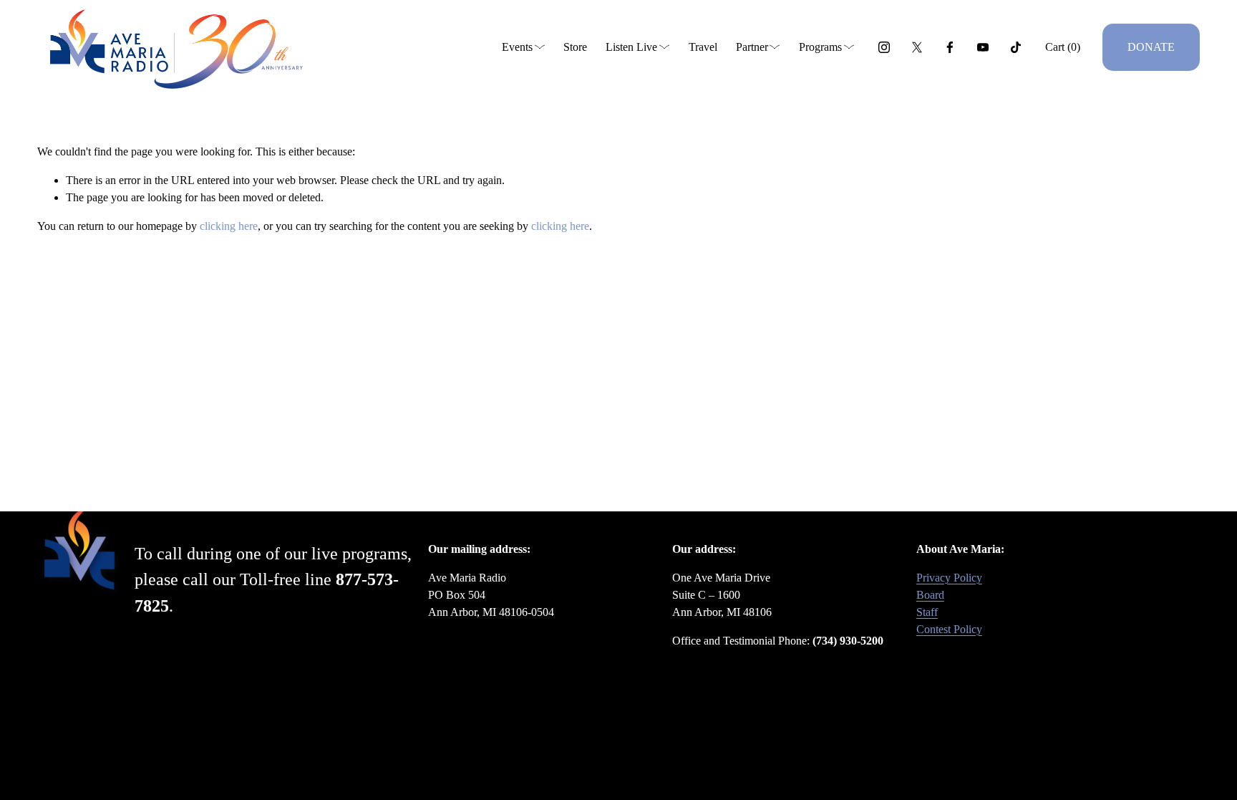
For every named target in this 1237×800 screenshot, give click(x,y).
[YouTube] (983, 47)
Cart (1062, 47)
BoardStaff (930, 603)
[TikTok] (1016, 47)
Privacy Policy (949, 578)
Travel (703, 47)
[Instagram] (884, 47)
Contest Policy (949, 629)
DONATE (1151, 47)
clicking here (229, 226)
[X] (917, 47)
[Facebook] (950, 47)
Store (575, 47)
